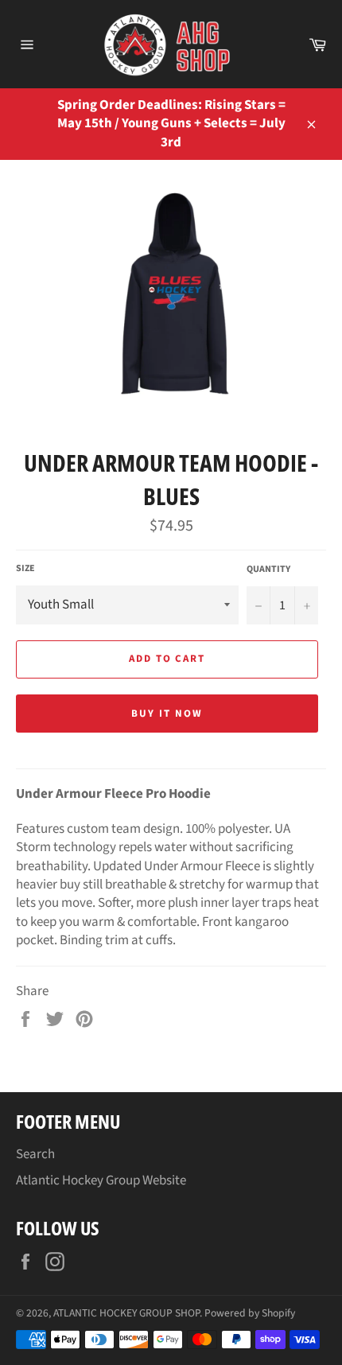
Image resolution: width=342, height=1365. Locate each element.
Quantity (268, 569)
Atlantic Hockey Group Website (101, 1180)
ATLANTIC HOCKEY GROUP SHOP (126, 1312)
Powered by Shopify (249, 1312)
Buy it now (167, 713)
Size (25, 568)
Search (35, 1154)
